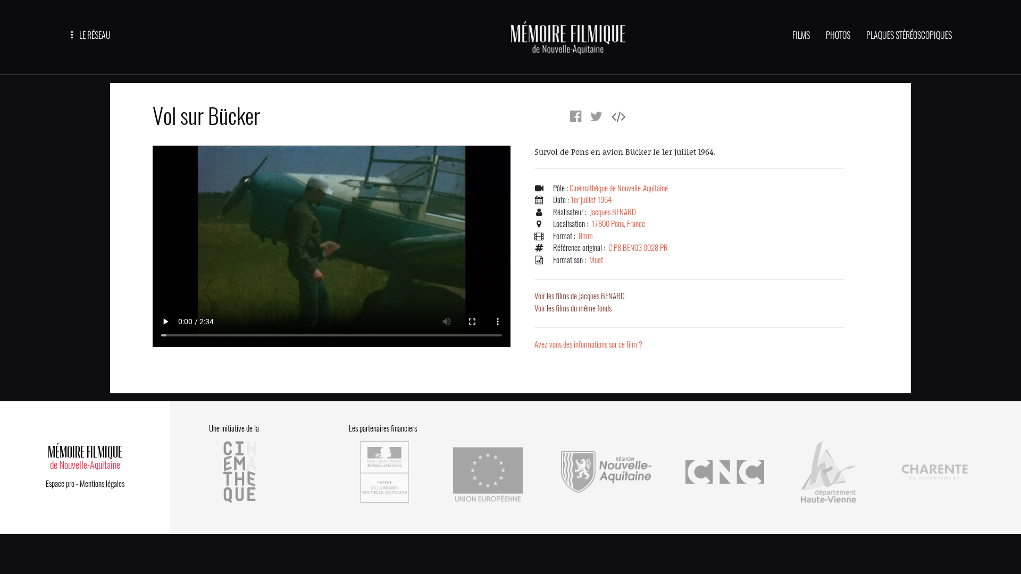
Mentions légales (102, 483)
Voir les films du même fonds (573, 308)
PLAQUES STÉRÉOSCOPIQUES (909, 35)
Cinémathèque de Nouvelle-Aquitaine (619, 188)
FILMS (801, 35)
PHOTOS (838, 35)
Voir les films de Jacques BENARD (579, 296)
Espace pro (60, 483)
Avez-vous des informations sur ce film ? (588, 344)
